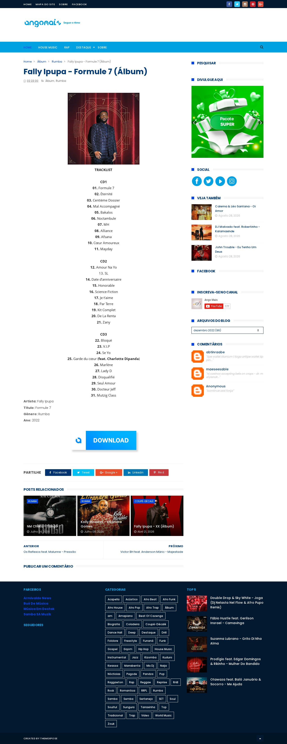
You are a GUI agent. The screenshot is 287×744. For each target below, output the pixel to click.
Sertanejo (146, 699)
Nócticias (114, 674)
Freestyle (130, 641)
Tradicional (115, 715)
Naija (163, 666)
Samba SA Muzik (37, 614)
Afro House (115, 608)
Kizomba (150, 657)
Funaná (148, 641)
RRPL (144, 690)
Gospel (112, 649)
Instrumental (117, 657)
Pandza (148, 674)
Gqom (128, 649)
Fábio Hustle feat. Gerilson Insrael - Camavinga (232, 620)
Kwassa (113, 666)
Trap (132, 715)
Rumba (57, 61)
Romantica (127, 690)
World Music (163, 715)
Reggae (145, 682)
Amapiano (125, 616)
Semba (128, 699)
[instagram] (245, 4)
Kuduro (167, 657)
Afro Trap (152, 608)
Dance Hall (115, 632)
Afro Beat (150, 599)
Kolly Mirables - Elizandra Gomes (101, 524)
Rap (67, 47)
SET (161, 699)
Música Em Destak (39, 609)
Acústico (132, 599)
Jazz (135, 657)
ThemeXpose (48, 738)
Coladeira (132, 624)
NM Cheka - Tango (42, 526)
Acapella (114, 599)
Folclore (113, 641)
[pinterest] (253, 4)
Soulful (112, 707)
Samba (112, 699)
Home (28, 4)
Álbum (41, 61)
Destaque (83, 47)
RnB (175, 682)
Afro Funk (169, 599)
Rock (111, 690)
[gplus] (260, 4)
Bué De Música (36, 603)
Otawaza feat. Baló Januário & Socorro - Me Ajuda (235, 681)
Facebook (79, 4)
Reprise (162, 682)
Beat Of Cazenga (151, 616)
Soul (173, 699)
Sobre (63, 4)
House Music (48, 47)
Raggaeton (115, 682)
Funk (162, 641)
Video (145, 715)
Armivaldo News (37, 598)
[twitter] (237, 4)
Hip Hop (143, 649)
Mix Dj (150, 666)
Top (164, 707)
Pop (162, 674)
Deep (132, 632)
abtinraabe (215, 352)
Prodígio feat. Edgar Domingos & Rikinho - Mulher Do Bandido (235, 661)
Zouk (111, 724)
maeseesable (217, 369)
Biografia (114, 624)
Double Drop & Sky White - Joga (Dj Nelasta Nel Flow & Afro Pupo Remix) (236, 603)
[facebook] (229, 4)
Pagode (131, 674)
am (110, 616)
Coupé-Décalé (144, 501)
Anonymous (216, 386)
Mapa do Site (45, 4)
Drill (164, 632)
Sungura (129, 707)
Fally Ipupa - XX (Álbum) (154, 526)
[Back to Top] (260, 738)
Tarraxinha (148, 707)
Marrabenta (132, 666)
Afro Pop (134, 608)
